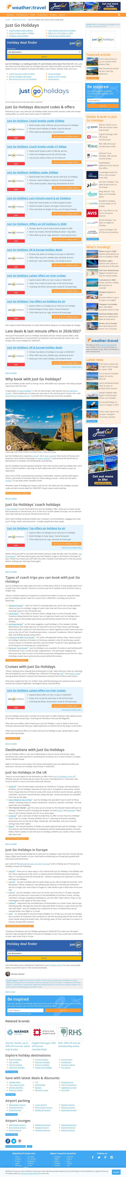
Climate (57, 1165)
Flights (56, 1159)
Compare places (68, 1065)
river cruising (50, 456)
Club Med (65, 1090)
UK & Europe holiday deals (59, 36)
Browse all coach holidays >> (16, 660)
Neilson (38, 1087)
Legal (17, 1163)
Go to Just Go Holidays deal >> (67, 136)
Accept (116, 1172)
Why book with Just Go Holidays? (23, 79)
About (17, 1157)
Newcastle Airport (69, 1110)
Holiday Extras (67, 1082)
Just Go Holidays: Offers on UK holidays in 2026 (36, 224)
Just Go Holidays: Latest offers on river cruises (36, 275)
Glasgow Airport (68, 1107)
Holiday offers (15, 1082)
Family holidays (15, 1065)
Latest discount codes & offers (22, 74)
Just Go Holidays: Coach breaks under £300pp (35, 121)
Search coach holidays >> (15, 566)
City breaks (14, 1062)
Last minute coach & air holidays (62, 30)
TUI (36, 1082)
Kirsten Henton (12, 980)
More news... (92, 421)
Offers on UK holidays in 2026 (60, 33)
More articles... (92, 78)
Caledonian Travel (68, 1087)
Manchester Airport (17, 1105)
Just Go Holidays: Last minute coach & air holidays (39, 198)
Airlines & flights (16, 1087)
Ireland (12, 871)
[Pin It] (8, 448)
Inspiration (42, 14)
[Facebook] (7, 1141)
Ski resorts (65, 1067)
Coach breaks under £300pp (21, 30)
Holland (12, 903)
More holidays (11, 1072)
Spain (69, 1161)
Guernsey (71, 810)
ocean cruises (74, 673)
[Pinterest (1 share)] (19, 1141)
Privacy (17, 1161)
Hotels (56, 1161)
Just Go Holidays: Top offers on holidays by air (36, 301)
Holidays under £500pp (19, 36)
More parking (11, 1114)
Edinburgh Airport (43, 1110)
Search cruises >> (12, 738)
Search (62, 14)
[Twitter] (13, 1141)
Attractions (13, 613)
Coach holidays (54, 74)
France (11, 892)
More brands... (92, 239)
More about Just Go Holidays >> (18, 493)
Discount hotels (15, 1090)
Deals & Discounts (19, 20)
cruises (35, 456)
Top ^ (29, 1146)
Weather (10, 14)
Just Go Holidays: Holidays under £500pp (32, 172)
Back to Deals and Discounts (15, 1146)
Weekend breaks (16, 605)
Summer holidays (42, 1062)
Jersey (59, 810)
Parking (57, 1163)
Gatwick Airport (68, 1105)
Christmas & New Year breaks (21, 637)
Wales (11, 826)
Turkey (69, 1163)
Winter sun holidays (43, 1067)
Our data (30, 1157)
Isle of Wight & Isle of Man (20, 800)
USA (68, 1165)
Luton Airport (41, 1105)
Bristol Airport (15, 1110)
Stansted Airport (16, 1107)
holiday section (56, 965)
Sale (16, 138)
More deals (10, 1094)
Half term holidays (17, 1067)
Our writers (31, 1159)
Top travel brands (16, 1085)
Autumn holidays (42, 1065)
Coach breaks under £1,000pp (21, 33)
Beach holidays (15, 1059)
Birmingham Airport (43, 1107)
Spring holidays (41, 1059)
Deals (32, 14)
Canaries (70, 1157)
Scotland (12, 816)
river (62, 673)
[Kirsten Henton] (7, 976)
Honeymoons (66, 1059)
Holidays (57, 1157)
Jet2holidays (40, 1085)
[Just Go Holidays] (102, 47)
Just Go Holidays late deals (20, 76)
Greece (69, 1159)
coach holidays (25, 391)
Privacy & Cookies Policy (29, 1173)
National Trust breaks (18, 648)
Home (7, 20)
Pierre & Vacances (68, 1085)
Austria (12, 882)
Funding (30, 1163)
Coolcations (66, 1062)
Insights (53, 14)
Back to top (10, 992)
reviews (8, 480)
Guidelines (31, 1161)
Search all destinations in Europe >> (19, 926)
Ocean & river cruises (57, 76)
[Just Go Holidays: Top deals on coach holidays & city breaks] (85, 6)
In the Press (28, 1166)
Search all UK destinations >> (17, 838)
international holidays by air (17, 396)
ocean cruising (44, 458)
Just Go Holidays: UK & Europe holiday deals (34, 249)
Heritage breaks (16, 624)
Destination (11, 49)
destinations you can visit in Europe (35, 864)
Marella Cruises (41, 1090)
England (12, 786)
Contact (18, 1159)
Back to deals (11, 373)
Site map (18, 1165)
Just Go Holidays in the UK (64, 776)
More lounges (11, 1134)
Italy (11, 914)
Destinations (22, 14)
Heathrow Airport (42, 1130)
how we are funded (108, 24)
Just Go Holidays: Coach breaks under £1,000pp (36, 146)
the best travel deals (106, 345)
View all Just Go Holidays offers (71, 367)
